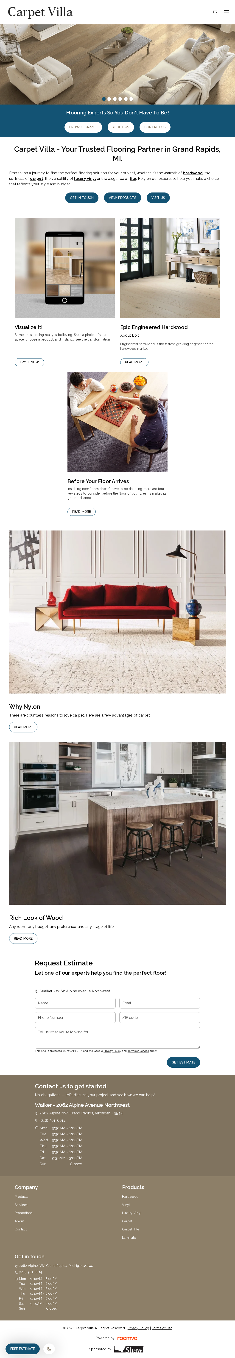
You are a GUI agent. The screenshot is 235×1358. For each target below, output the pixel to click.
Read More (134, 362)
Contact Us (155, 127)
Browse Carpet (83, 127)
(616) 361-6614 (52, 1120)
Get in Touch (82, 198)
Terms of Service (138, 1050)
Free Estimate (22, 1349)
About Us (120, 127)
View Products (122, 198)
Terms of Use (162, 1328)
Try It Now (29, 362)
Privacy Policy (112, 1050)
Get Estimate (183, 1062)
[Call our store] (49, 1348)
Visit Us (158, 198)
